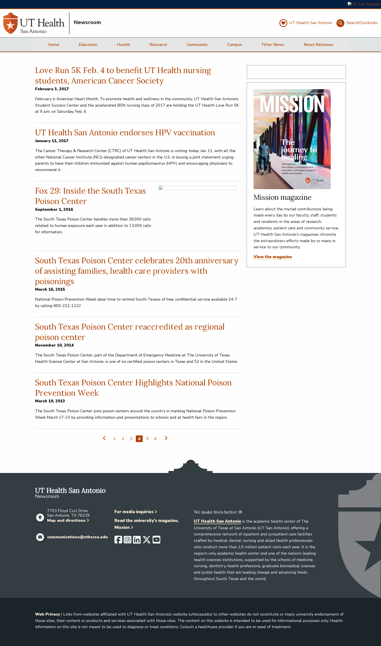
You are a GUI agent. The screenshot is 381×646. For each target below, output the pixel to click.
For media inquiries (133, 512)
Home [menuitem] (53, 44)
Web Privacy (47, 614)
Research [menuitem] (158, 44)
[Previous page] (105, 438)
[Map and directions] (40, 518)
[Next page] (165, 438)
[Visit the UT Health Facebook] (118, 541)
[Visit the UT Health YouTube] (156, 541)
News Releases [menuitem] (318, 44)
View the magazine (273, 257)
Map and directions (66, 520)
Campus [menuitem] (234, 44)
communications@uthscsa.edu (77, 537)
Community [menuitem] (197, 44)
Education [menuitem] (88, 44)
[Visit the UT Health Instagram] (127, 541)
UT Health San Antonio (217, 521)
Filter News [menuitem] (273, 44)
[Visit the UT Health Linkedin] (137, 541)
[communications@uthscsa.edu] (40, 537)
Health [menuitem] (123, 44)
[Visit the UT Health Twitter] (146, 541)
